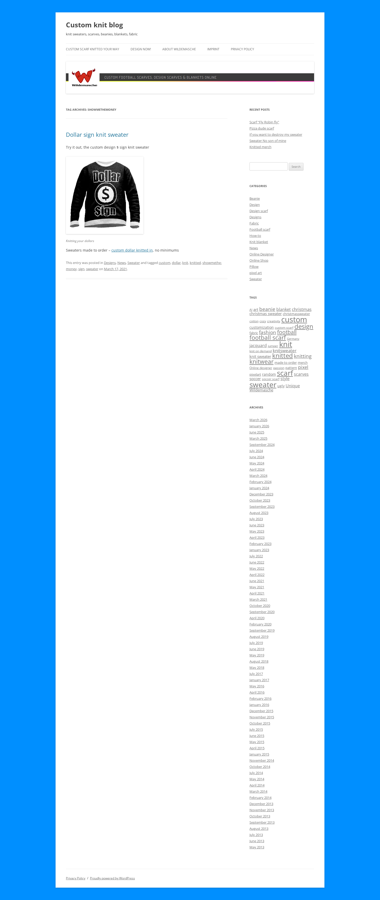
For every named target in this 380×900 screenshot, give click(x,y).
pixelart (255, 374)
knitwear (261, 361)
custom (164, 262)
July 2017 (256, 673)
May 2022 (256, 568)
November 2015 (261, 717)
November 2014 (261, 760)
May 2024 (256, 463)
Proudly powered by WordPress (112, 878)
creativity (273, 321)
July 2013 (256, 834)
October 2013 (259, 816)
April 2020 (256, 618)
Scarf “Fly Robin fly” (264, 122)
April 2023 (256, 537)
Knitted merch (260, 146)
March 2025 (258, 438)
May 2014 (256, 779)
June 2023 (256, 525)
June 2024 (256, 457)
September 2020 (262, 611)
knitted (195, 262)
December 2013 (261, 803)
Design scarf (258, 210)
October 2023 (259, 500)
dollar (176, 262)
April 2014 (256, 785)
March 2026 (258, 419)
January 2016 (259, 704)
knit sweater (260, 356)
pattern (291, 367)
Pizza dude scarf (261, 128)
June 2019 (256, 649)
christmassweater (296, 313)
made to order (286, 362)
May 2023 (256, 531)
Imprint (213, 49)
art (255, 309)
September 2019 (262, 630)
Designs (110, 262)
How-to (255, 235)
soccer (255, 378)
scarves (301, 374)
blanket (283, 309)
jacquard (258, 345)
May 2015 (256, 742)
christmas (301, 309)
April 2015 (256, 748)
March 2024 (258, 475)
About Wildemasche (179, 49)
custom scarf (284, 327)
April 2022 (256, 574)
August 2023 (258, 512)
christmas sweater (265, 313)
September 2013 (262, 822)
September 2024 (262, 444)
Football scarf (259, 229)
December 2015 (261, 711)
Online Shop (258, 260)
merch (303, 362)
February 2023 (260, 543)
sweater (92, 269)
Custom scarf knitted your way (92, 49)
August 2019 (258, 636)
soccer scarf (270, 379)
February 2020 (260, 624)
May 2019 (256, 655)
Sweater (133, 262)
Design (254, 204)
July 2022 (256, 556)
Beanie (254, 198)
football (287, 332)
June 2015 (256, 735)
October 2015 (259, 723)
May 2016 (256, 686)
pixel (303, 367)
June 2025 (256, 432)
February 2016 (260, 698)
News (121, 262)
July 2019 (256, 642)
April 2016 (256, 692)
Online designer (260, 368)
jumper (273, 346)
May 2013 (256, 847)
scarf (285, 373)
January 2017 (259, 680)
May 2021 (256, 587)
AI (250, 310)
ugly (281, 385)
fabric (253, 333)
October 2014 (259, 766)
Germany (293, 339)
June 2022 (256, 562)
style (285, 378)
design (303, 326)
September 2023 (262, 506)
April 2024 (256, 469)
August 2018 (258, 661)
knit (185, 262)
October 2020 (259, 605)
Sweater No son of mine (267, 140)
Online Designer (261, 254)
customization (261, 327)
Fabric (254, 223)
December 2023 (261, 494)
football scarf (267, 338)
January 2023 (259, 550)
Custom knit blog (94, 24)
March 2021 (258, 599)
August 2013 (258, 828)
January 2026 (259, 426)
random (269, 374)
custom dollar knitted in (132, 250)
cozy (263, 321)
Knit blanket (258, 241)
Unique (293, 386)
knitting (302, 355)
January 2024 (259, 488)
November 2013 (261, 810)
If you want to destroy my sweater (275, 134)
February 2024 (260, 481)
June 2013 (256, 841)
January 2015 (259, 754)
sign (81, 269)
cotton (254, 321)
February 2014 (260, 797)
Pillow (254, 266)
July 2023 (256, 519)
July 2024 (256, 450)
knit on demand (260, 351)
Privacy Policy (242, 49)
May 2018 (256, 667)
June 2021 (256, 580)
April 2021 (256, 593)
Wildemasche (261, 389)
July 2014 (256, 772)
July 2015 (256, 729)
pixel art (255, 272)
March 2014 (258, 791)
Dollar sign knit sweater (97, 134)
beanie (267, 309)
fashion (267, 332)
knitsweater (285, 350)
